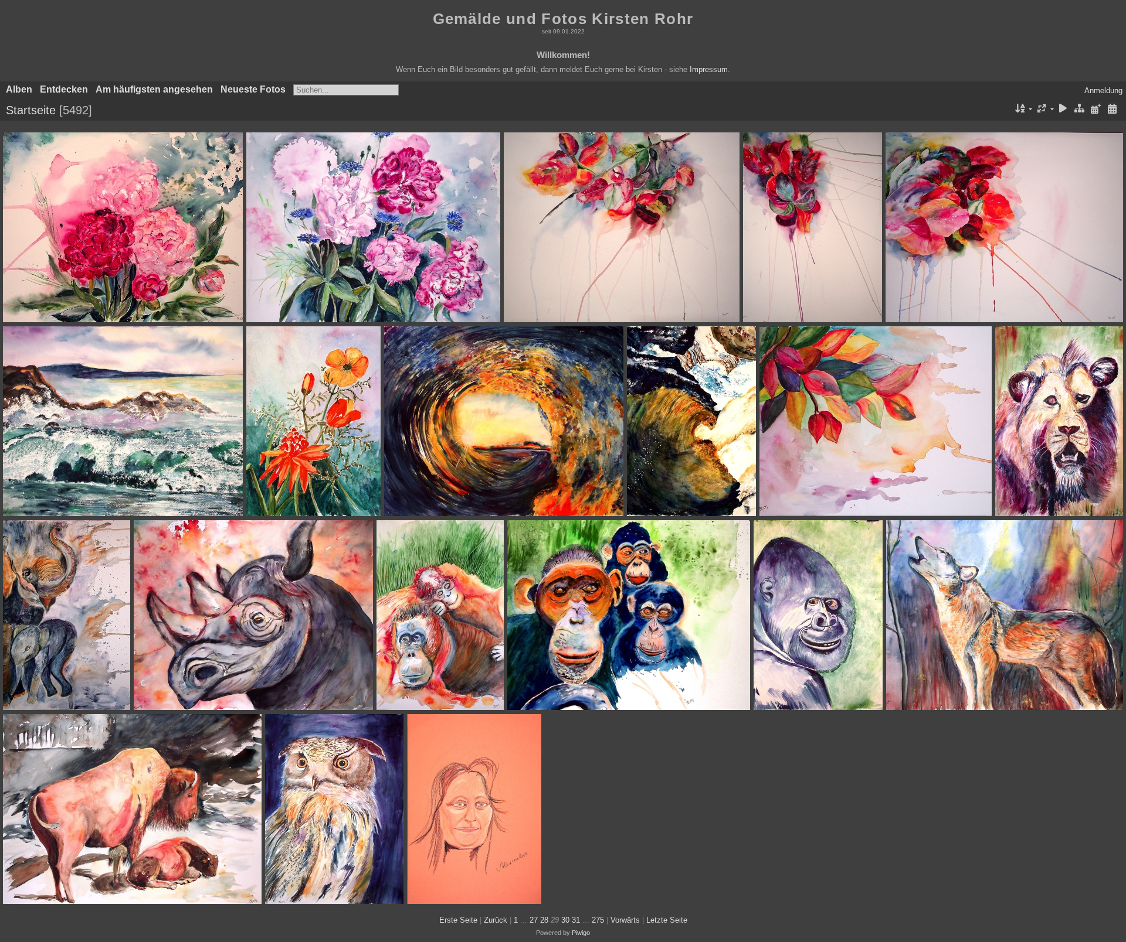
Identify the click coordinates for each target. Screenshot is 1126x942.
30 (565, 920)
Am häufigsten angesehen (154, 89)
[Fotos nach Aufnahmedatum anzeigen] (1112, 109)
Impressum (709, 69)
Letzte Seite (666, 920)
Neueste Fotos (253, 89)
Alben (19, 89)
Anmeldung (1103, 90)
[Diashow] (1063, 109)
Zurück (495, 920)
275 (598, 920)
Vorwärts (625, 920)
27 (534, 920)
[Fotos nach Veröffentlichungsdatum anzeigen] (1095, 109)
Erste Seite (458, 920)
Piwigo (581, 932)
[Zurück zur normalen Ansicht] (1080, 109)
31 (576, 920)
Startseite (31, 110)
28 (544, 920)
